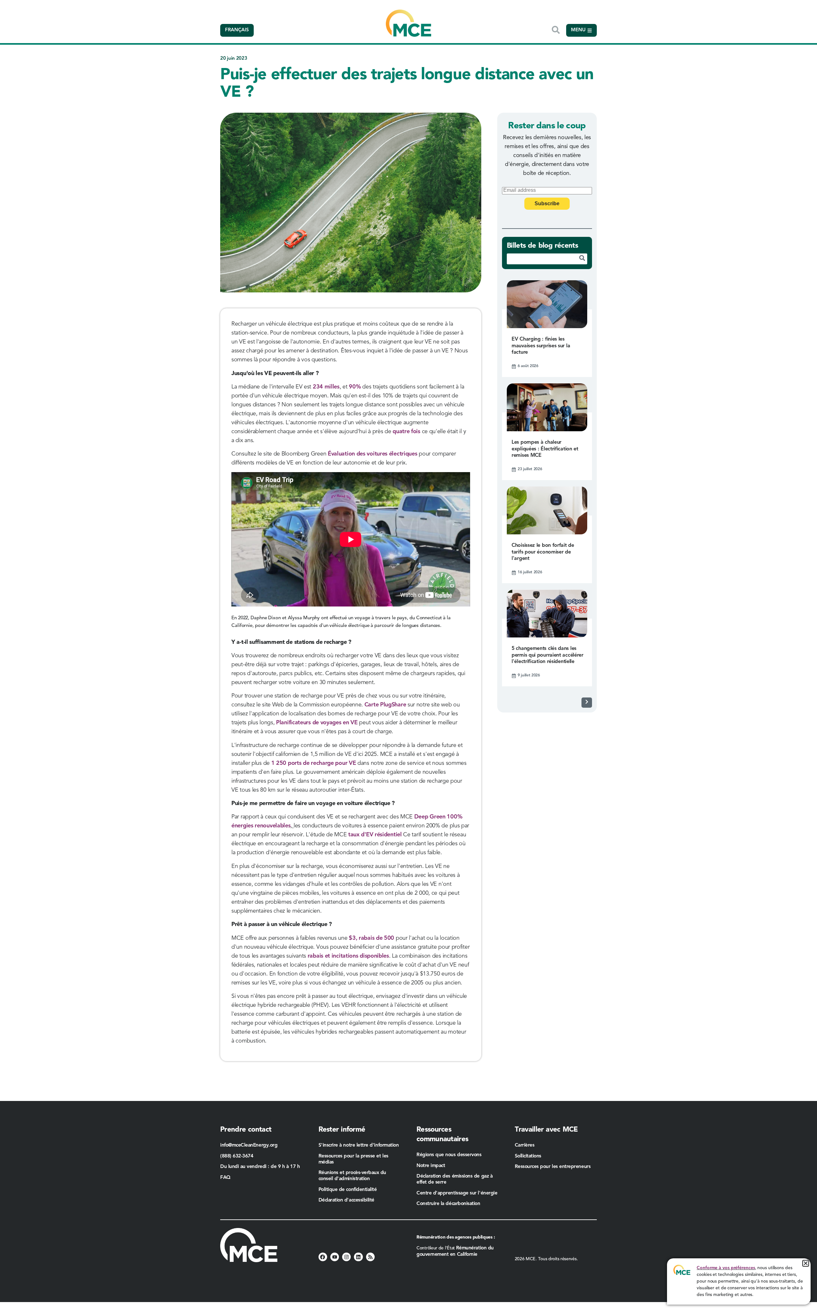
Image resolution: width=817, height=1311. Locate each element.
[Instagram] (346, 1257)
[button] (805, 1263)
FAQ (225, 1177)
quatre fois (406, 431)
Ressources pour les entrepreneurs (553, 1166)
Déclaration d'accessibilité (346, 1200)
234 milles (326, 387)
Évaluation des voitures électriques (372, 454)
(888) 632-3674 (236, 1156)
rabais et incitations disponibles (347, 956)
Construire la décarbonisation (448, 1203)
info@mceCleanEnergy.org (248, 1145)
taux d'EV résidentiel (375, 835)
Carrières (525, 1145)
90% (355, 387)
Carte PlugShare (385, 705)
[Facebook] (323, 1257)
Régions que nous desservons (448, 1154)
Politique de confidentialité (348, 1189)
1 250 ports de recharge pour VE (313, 763)
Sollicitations (528, 1156)
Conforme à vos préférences (726, 1268)
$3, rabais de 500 (371, 938)
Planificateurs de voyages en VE (317, 723)
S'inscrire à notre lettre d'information (359, 1145)
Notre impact (430, 1165)
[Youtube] (334, 1257)
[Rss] (370, 1257)
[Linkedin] (358, 1257)
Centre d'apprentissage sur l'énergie (456, 1193)
